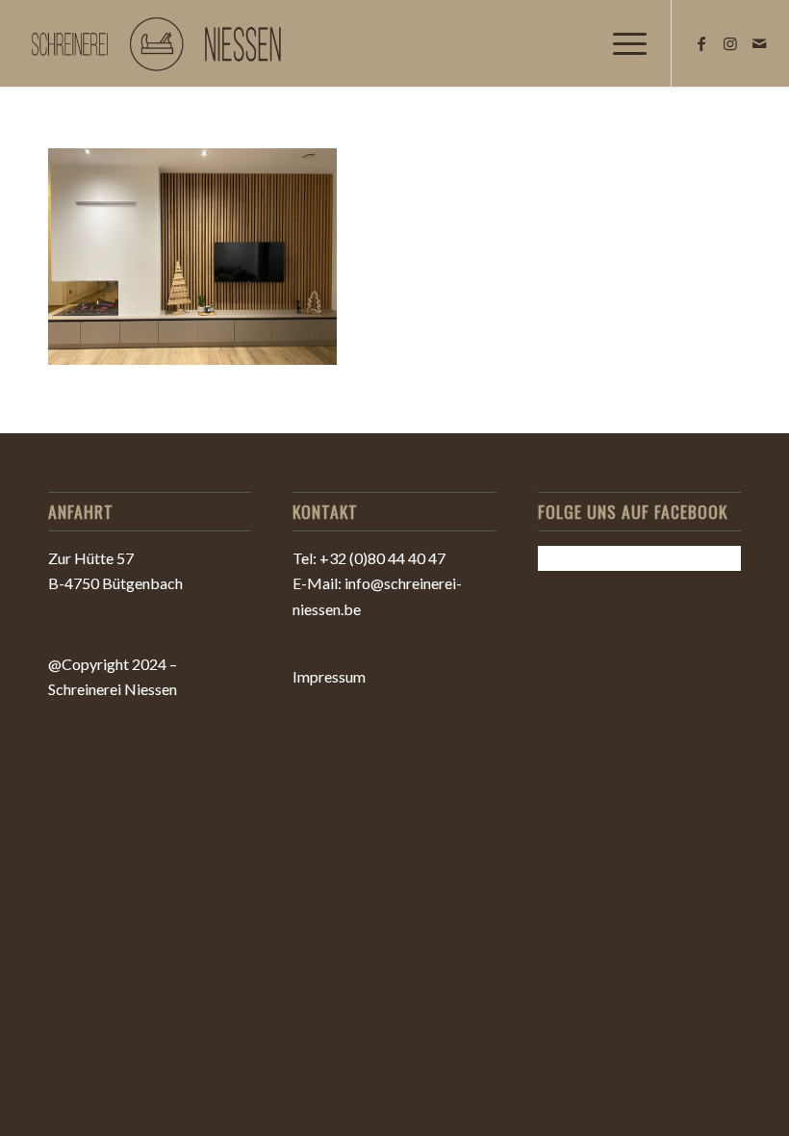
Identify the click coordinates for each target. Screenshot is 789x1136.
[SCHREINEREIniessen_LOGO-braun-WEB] (159, 43)
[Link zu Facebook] (701, 43)
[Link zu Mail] (759, 43)
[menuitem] (620, 43)
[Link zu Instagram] (730, 43)
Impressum (329, 676)
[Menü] (620, 43)
